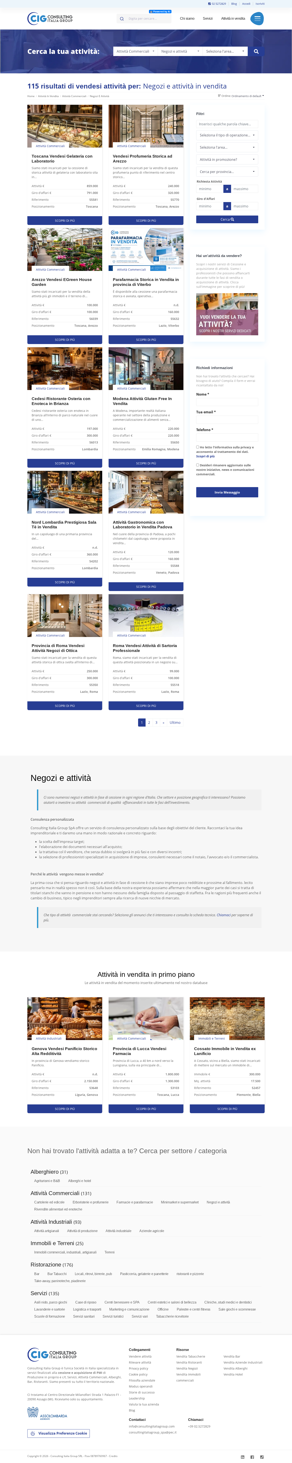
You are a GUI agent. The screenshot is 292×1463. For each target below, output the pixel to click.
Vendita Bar (232, 1356)
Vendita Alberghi (236, 1368)
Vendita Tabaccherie (190, 1356)
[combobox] (144, 18)
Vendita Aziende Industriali (243, 1362)
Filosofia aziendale (142, 1380)
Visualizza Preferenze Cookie (62, 1433)
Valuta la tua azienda (144, 1404)
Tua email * (206, 412)
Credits (113, 1456)
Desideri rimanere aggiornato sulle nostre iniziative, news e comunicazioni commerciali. (225, 469)
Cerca (226, 219)
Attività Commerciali (74, 96)
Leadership (137, 1398)
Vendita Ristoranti (189, 1362)
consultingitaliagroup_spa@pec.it (153, 1432)
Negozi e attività (99, 96)
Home (31, 96)
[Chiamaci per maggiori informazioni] (262, 1457)
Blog (234, 4)
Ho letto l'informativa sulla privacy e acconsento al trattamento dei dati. (225, 451)
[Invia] (122, 17)
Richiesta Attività (209, 181)
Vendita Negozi (187, 1368)
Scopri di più (205, 456)
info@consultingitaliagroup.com (152, 1426)
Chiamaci (224, 915)
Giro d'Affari (206, 199)
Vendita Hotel (233, 1374)
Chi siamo (187, 18)
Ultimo (175, 722)
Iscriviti (260, 4)
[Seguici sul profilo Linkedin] (243, 1457)
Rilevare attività (140, 1362)
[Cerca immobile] (256, 51)
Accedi (246, 4)
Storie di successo (142, 1392)
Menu (257, 18)
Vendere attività (140, 1356)
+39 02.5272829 (199, 1426)
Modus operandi (141, 1386)
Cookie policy (138, 1374)
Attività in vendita (233, 18)
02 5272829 (218, 4)
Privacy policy (138, 1368)
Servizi (208, 18)
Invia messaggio (227, 492)
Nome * (202, 394)
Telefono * (204, 429)
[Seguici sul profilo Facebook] (253, 1457)
